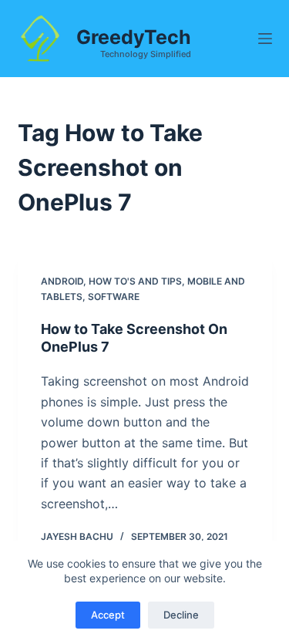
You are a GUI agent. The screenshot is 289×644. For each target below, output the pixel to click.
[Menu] (265, 39)
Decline (181, 615)
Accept (108, 615)
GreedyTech (133, 37)
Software (113, 296)
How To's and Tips (135, 281)
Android (62, 281)
